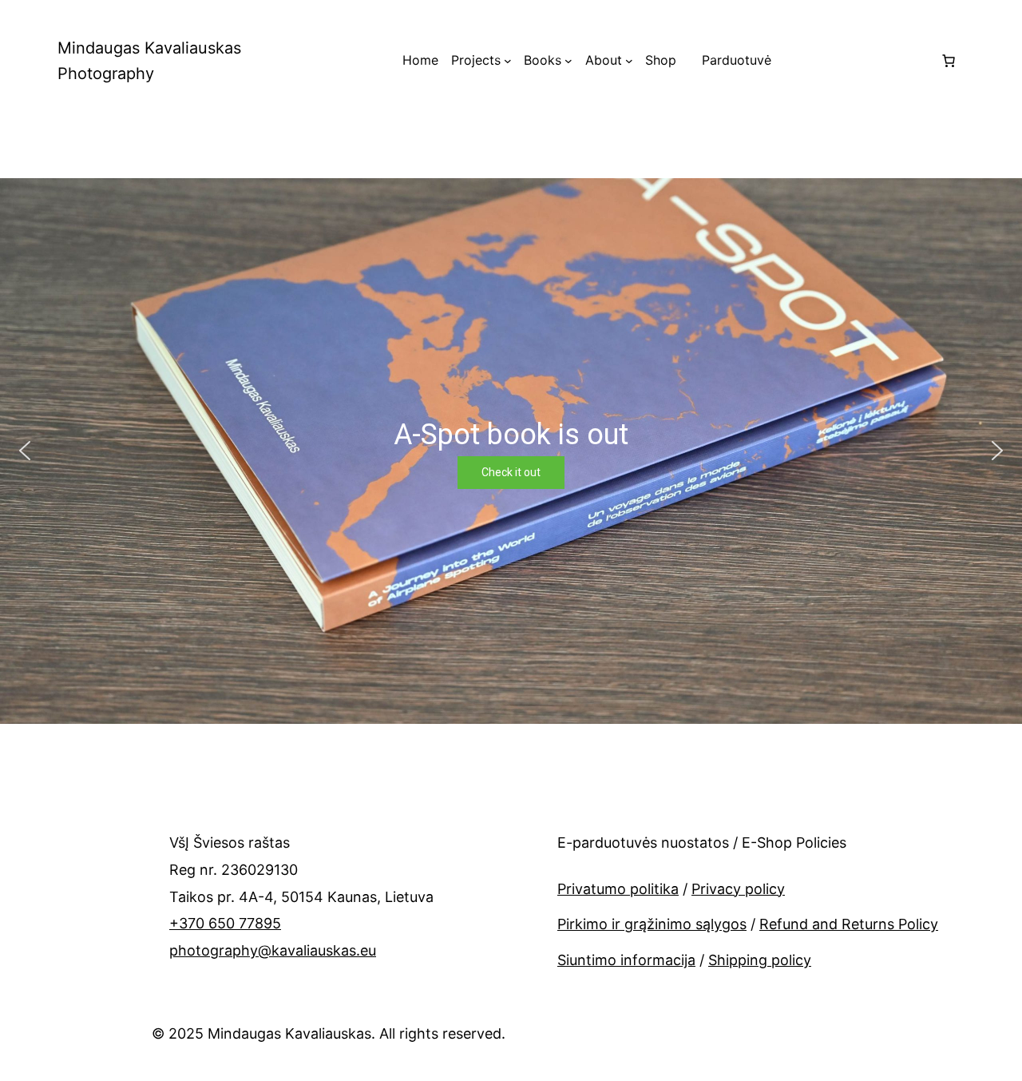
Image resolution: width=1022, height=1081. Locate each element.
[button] (25, 450)
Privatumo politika (618, 888)
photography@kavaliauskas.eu (272, 950)
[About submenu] (629, 61)
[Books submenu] (568, 61)
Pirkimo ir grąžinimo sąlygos (652, 924)
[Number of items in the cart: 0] (949, 61)
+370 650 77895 (225, 923)
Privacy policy (738, 888)
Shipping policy (759, 960)
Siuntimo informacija (626, 960)
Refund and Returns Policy (848, 924)
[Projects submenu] (508, 61)
